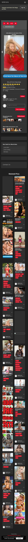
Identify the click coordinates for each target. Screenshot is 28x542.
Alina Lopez (18, 274)
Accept (19, 538)
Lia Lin (20, 192)
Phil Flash (6, 151)
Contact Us (6, 165)
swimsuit (8, 210)
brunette (17, 188)
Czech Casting (7, 149)
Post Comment (20, 109)
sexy (4, 210)
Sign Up (23, 7)
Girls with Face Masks (22, 376)
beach (17, 186)
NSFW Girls (5, 2)
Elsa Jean (8, 329)
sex (21, 275)
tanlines (5, 309)
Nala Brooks (18, 300)
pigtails (17, 435)
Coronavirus (18, 362)
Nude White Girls (21, 398)
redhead (17, 301)
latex (5, 380)
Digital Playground (7, 285)
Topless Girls (20, 464)
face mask (18, 366)
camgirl (5, 355)
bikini (20, 186)
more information (11, 538)
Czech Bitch (6, 147)
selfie (21, 435)
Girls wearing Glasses (10, 363)
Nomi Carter (6, 208)
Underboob (8, 527)
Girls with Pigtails (21, 441)
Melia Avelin (18, 222)
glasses (9, 355)
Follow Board (21, 116)
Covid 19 (17, 364)
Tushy (17, 277)
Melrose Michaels (7, 356)
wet (16, 193)
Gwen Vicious (6, 307)
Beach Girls (20, 200)
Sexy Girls (19, 228)
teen (17, 257)
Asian (17, 252)
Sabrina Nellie (6, 521)
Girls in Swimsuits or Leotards (11, 216)
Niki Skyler (6, 495)
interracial (18, 298)
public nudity (18, 255)
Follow (22, 96)
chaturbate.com (9, 26)
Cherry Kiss (6, 466)
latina (17, 192)
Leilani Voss (18, 253)
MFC (9, 493)
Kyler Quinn (6, 378)
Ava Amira (6, 281)
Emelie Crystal (18, 414)
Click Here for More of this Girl (15, 76)
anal (22, 274)
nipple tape (18, 370)
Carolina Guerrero (19, 190)
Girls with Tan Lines (9, 316)
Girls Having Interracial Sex (23, 308)
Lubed (10, 206)
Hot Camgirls (7, 117)
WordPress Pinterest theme (14, 535)
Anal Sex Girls (20, 284)
